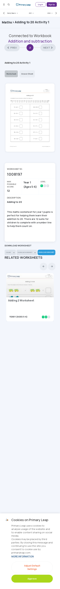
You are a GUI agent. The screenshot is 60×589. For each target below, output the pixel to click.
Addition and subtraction (30, 41)
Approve (32, 578)
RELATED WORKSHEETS (24, 257)
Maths (7, 22)
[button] (3, 13)
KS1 (30, 13)
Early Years (11, 13)
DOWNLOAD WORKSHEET (46, 252)
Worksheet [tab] (11, 74)
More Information (22, 556)
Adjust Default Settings (32, 567)
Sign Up (51, 5)
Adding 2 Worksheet (21, 300)
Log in (40, 5)
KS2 (49, 13)
